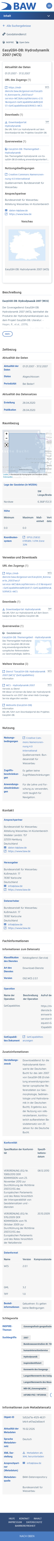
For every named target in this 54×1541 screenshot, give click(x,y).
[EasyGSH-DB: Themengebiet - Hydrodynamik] (43, 646)
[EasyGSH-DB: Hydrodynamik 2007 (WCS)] (27, 244)
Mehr (7, 334)
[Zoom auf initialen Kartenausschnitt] (6, 445)
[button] (6, 434)
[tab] (27, 16)
